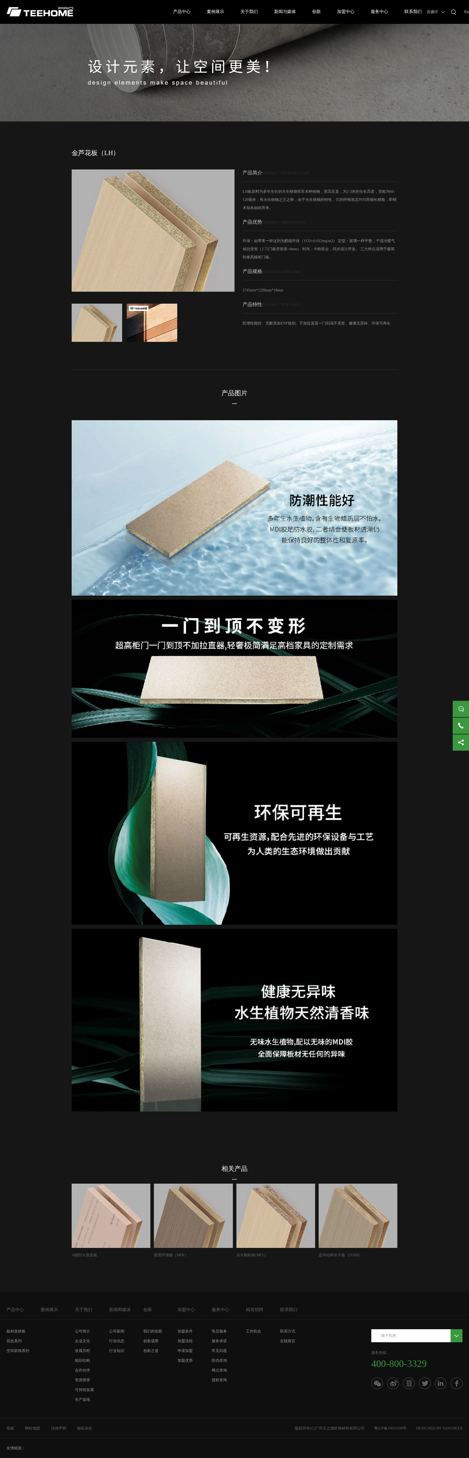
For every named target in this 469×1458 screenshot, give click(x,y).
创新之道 (151, 1351)
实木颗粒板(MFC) (251, 1255)
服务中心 (379, 11)
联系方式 (287, 1331)
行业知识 (116, 1351)
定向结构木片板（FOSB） (340, 1255)
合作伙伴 (82, 1370)
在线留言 (287, 1341)
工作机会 (253, 1331)
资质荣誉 (82, 1380)
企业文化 (82, 1341)
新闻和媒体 (120, 1309)
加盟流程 (185, 1341)
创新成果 (151, 1341)
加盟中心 (345, 11)
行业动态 (116, 1341)
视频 (10, 1428)
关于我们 (249, 11)
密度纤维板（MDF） (171, 1255)
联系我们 (413, 11)
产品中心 (182, 11)
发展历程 (82, 1351)
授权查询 (219, 1380)
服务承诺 (219, 1341)
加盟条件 (185, 1331)
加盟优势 (185, 1361)
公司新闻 (116, 1331)
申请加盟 (185, 1351)
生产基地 (82, 1400)
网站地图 (32, 1428)
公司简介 (82, 1331)
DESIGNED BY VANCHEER (439, 1428)
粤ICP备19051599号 (390, 1428)
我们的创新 (152, 1331)
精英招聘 (254, 1309)
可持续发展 (84, 1390)
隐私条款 (84, 1428)
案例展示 (215, 11)
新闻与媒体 (285, 11)
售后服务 (219, 1331)
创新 (316, 11)
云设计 (432, 12)
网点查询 (219, 1370)
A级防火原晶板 (84, 1255)
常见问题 (219, 1351)
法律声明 (58, 1428)
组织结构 (82, 1361)
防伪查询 (219, 1361)
